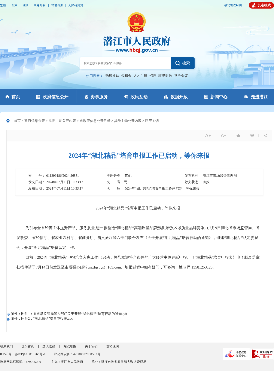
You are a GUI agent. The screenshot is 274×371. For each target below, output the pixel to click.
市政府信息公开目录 (95, 121)
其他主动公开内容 (127, 121)
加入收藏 (48, 346)
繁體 (3, 5)
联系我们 (6, 346)
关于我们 (91, 346)
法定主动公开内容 (62, 121)
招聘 (152, 75)
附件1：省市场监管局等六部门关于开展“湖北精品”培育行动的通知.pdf (74, 314)
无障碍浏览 (75, 5)
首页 (17, 121)
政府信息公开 (34, 121)
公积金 (126, 75)
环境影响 (165, 75)
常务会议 (181, 75)
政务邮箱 (40, 5)
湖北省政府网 (233, 5)
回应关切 (152, 121)
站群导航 (57, 5)
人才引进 (140, 75)
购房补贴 (112, 75)
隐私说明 (112, 346)
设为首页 (27, 346)
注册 (26, 5)
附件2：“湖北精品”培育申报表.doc (47, 318)
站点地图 (70, 346)
